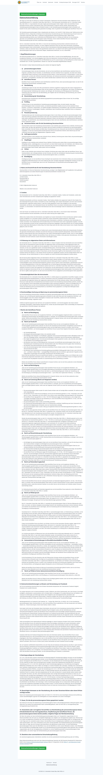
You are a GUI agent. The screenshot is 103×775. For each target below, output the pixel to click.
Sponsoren (50, 2)
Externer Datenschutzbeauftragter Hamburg (37, 742)
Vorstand (44, 2)
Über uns (39, 2)
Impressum (49, 762)
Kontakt (56, 2)
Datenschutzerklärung (51, 764)
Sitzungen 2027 (76, 2)
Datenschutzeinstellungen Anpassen (33, 14)
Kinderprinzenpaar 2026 (65, 2)
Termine (83, 2)
